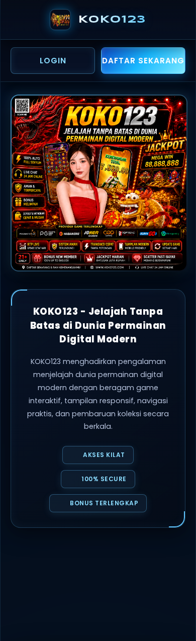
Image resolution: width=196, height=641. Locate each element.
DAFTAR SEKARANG (143, 60)
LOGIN (53, 60)
